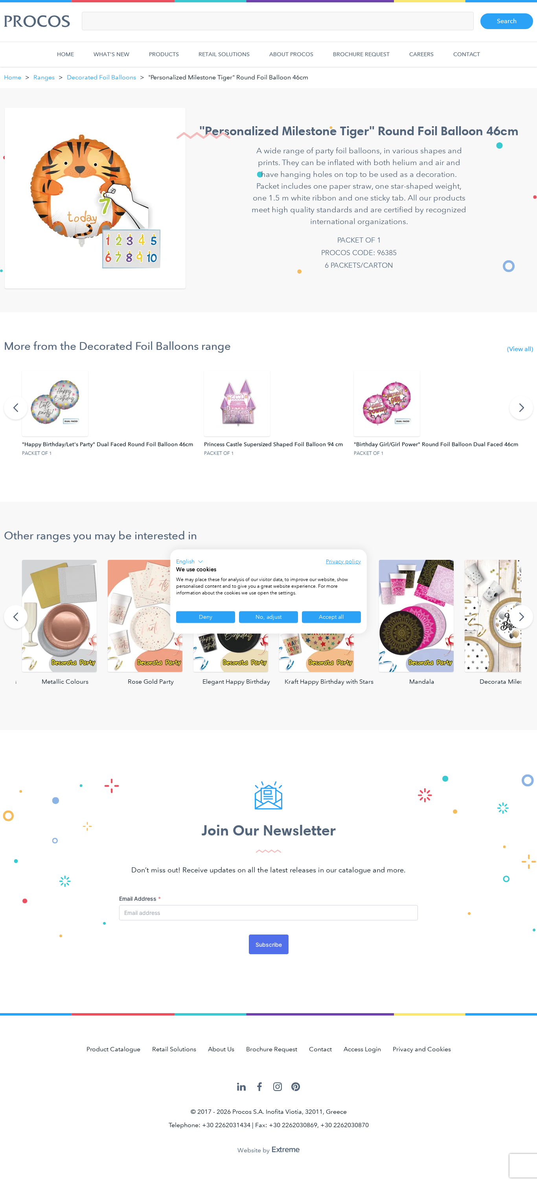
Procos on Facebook (259, 1087)
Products (164, 54)
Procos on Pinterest (295, 1087)
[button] (189, 561)
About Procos (291, 54)
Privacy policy (343, 561)
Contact (466, 54)
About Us (221, 1049)
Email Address (140, 898)
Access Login (362, 1049)
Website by (254, 1150)
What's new (111, 54)
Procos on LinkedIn (241, 1087)
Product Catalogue (113, 1049)
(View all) (520, 349)
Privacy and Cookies (422, 1049)
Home (65, 54)
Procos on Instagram (277, 1087)
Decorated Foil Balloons (101, 77)
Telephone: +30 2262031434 (209, 1125)
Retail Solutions (224, 54)
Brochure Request (361, 54)
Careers (421, 54)
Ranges (44, 77)
